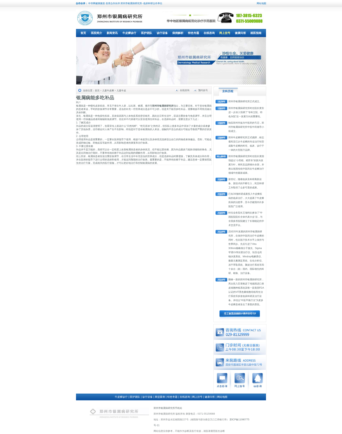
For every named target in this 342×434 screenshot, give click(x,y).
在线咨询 (209, 32)
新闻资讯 (112, 32)
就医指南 (255, 32)
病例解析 (177, 32)
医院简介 (96, 32)
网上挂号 (224, 32)
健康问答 (240, 32)
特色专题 (193, 32)
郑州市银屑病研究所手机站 (168, 408)
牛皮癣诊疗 (129, 32)
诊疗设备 (162, 32)
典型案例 (160, 396)
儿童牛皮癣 (108, 90)
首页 (83, 32)
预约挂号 (203, 90)
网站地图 (261, 3)
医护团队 (146, 32)
